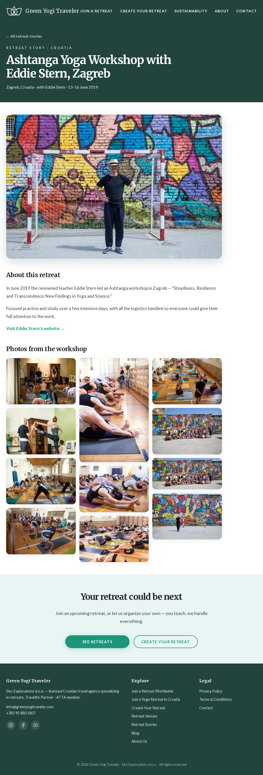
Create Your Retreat (143, 11)
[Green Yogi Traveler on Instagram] (10, 725)
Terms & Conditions (215, 699)
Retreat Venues (144, 716)
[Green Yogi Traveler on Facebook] (23, 725)
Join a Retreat (96, 11)
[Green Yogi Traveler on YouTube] (35, 725)
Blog (135, 733)
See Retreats (97, 641)
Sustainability (191, 11)
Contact (246, 11)
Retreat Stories (144, 724)
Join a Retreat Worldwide (152, 691)
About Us (139, 741)
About (222, 11)
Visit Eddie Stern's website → (35, 328)
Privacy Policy (210, 691)
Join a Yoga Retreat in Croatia (156, 699)
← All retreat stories (24, 36)
